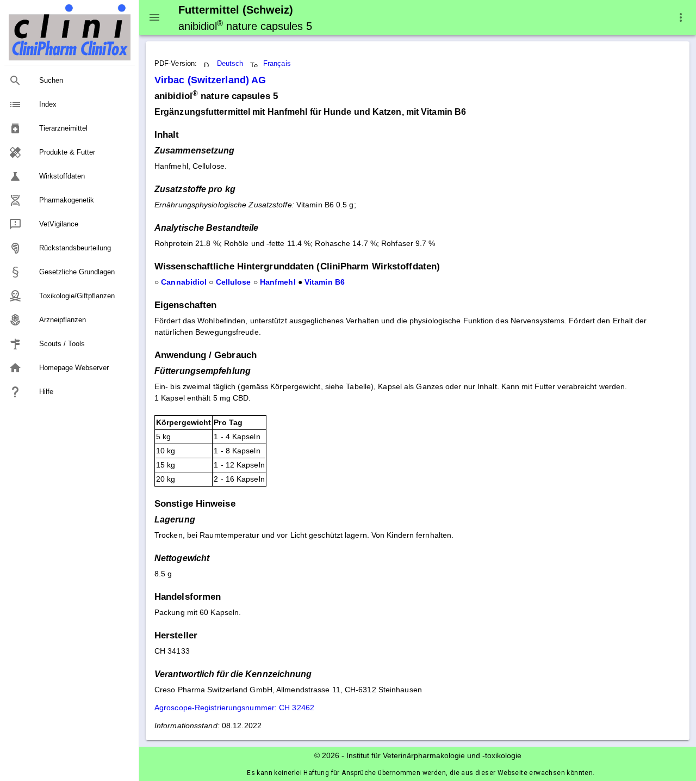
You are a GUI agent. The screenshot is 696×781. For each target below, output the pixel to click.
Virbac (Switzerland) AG (210, 80)
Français (277, 63)
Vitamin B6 (324, 282)
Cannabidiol (184, 282)
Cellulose (233, 282)
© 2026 (326, 755)
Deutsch (230, 63)
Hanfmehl (278, 282)
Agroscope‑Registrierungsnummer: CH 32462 (234, 707)
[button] (681, 17)
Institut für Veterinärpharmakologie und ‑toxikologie (433, 755)
